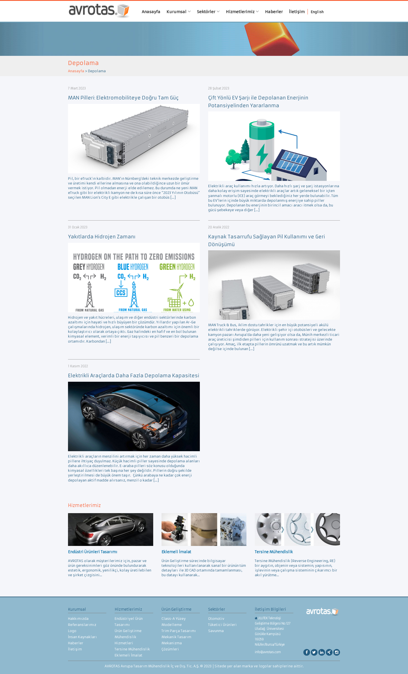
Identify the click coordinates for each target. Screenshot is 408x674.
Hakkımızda (78, 618)
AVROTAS (97, 11)
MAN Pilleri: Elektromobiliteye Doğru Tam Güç (123, 98)
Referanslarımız (82, 625)
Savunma (216, 631)
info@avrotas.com (268, 652)
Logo (72, 631)
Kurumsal (177, 11)
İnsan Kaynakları (82, 637)
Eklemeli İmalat (128, 655)
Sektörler (206, 11)
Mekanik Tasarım (176, 637)
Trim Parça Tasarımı (179, 631)
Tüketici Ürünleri (222, 625)
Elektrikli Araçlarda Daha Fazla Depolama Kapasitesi (133, 376)
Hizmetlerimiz (241, 11)
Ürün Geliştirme (128, 631)
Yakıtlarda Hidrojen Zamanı (101, 237)
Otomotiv (216, 618)
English (317, 12)
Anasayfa (151, 11)
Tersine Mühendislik (132, 649)
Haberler (274, 11)
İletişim (297, 11)
